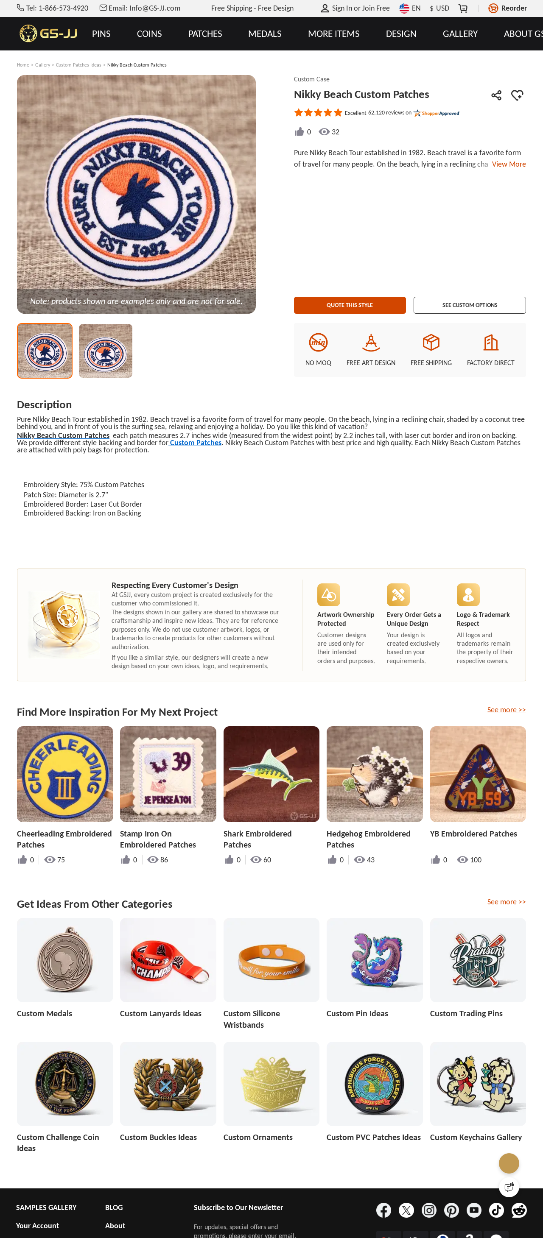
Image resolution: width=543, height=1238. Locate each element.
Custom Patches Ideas (78, 65)
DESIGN (401, 33)
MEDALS (265, 33)
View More (507, 164)
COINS (149, 33)
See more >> (506, 709)
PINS (101, 33)
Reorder (514, 8)
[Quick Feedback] (509, 1187)
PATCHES (205, 33)
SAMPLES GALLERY (46, 1207)
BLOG (114, 1207)
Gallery (42, 65)
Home (23, 65)
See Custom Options (470, 302)
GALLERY (460, 33)
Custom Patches (194, 442)
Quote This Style (350, 302)
